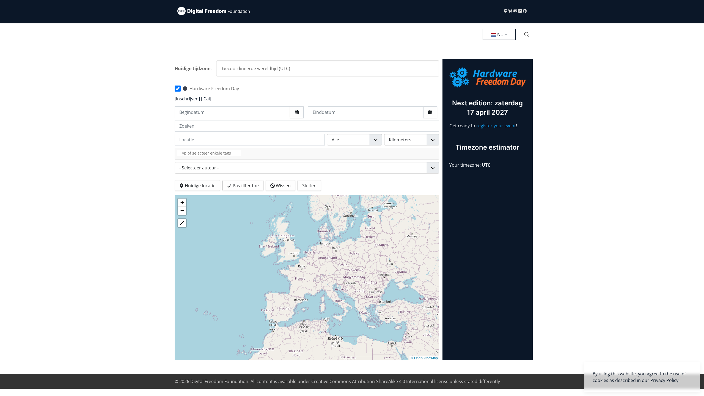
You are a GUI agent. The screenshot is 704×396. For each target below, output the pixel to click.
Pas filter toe (245, 186)
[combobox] (307, 154)
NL (500, 34)
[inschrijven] (188, 99)
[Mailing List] (515, 10)
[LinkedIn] (520, 10)
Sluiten (309, 186)
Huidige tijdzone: (193, 68)
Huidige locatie (200, 186)
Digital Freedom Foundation (219, 381)
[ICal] (206, 99)
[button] (526, 34)
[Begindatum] (297, 112)
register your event (496, 126)
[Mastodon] (506, 10)
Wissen (283, 186)
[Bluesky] (510, 10)
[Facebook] (525, 10)
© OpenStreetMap (424, 357)
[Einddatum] (430, 112)
